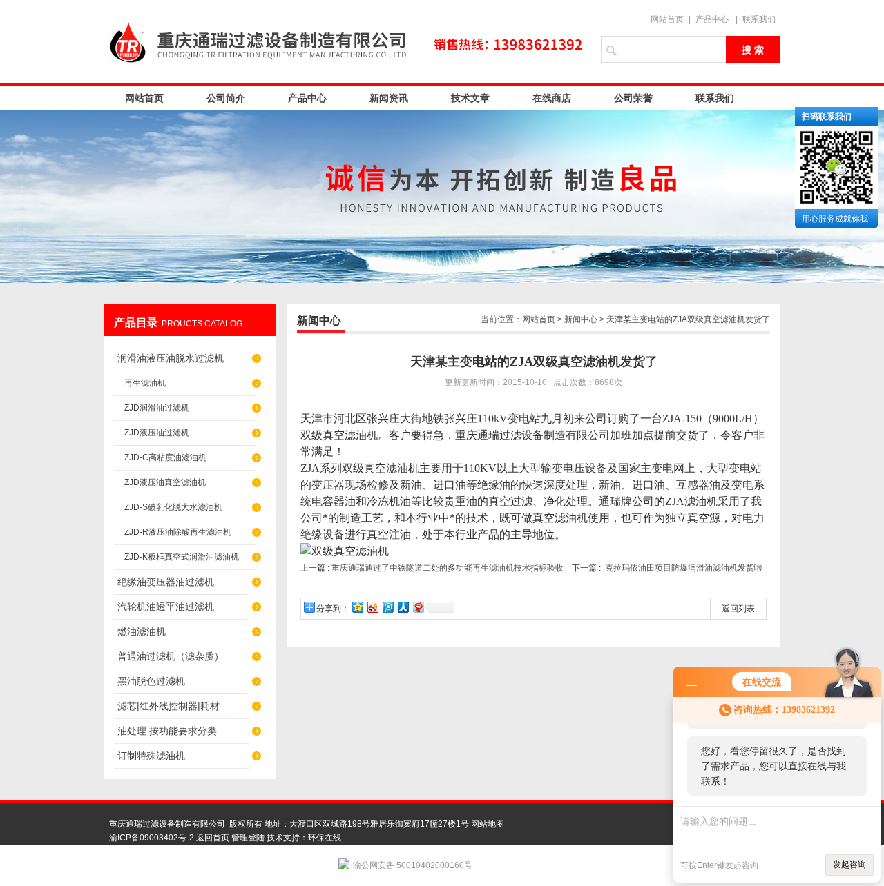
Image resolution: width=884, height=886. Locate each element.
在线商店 (551, 98)
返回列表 (738, 608)
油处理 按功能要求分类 (167, 730)
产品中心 (712, 19)
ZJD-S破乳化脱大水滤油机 (173, 507)
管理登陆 (248, 838)
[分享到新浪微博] (372, 607)
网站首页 (667, 19)
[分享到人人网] (402, 607)
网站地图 (487, 824)
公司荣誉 (633, 98)
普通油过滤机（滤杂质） (170, 656)
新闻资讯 (388, 98)
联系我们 (759, 19)
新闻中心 (580, 319)
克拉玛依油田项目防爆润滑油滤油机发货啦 (683, 568)
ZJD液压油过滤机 (156, 432)
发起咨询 (849, 864)
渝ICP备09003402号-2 (151, 838)
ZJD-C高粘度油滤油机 (165, 457)
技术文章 (470, 98)
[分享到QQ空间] (357, 607)
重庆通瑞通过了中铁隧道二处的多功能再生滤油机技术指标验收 (448, 568)
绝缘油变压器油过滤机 (165, 581)
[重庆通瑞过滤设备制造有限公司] (345, 41)
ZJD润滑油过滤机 (156, 408)
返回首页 (212, 838)
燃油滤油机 (141, 631)
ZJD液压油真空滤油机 (165, 482)
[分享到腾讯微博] (387, 607)
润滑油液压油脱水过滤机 (170, 358)
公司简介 (225, 98)
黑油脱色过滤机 (151, 681)
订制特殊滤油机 (151, 755)
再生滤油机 (145, 383)
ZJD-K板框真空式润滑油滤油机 (181, 557)
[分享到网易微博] (417, 607)
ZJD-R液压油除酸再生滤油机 (177, 532)
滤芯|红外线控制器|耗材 (168, 705)
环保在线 (324, 838)
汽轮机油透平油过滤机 (165, 606)
